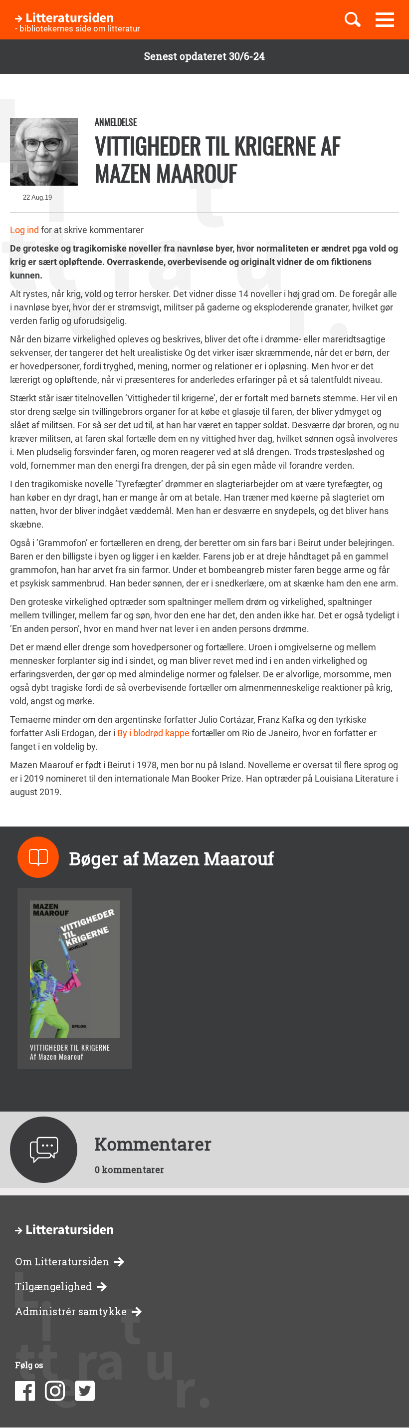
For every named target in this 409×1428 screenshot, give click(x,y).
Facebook (25, 1391)
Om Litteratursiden (62, 1261)
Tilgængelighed (53, 1286)
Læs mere (62, 1049)
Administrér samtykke (71, 1311)
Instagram (55, 1391)
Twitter (85, 1391)
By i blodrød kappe (153, 733)
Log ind (24, 230)
